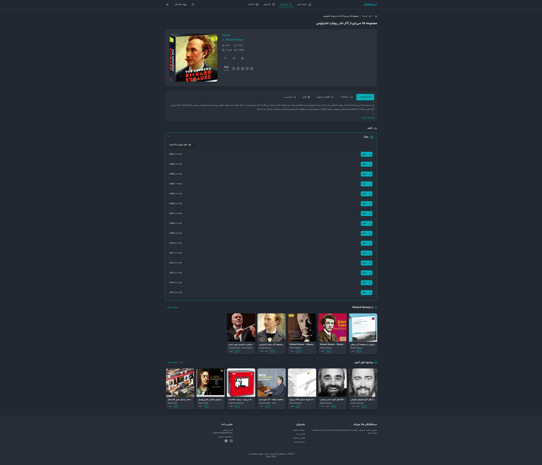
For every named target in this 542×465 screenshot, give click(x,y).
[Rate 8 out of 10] (247, 68)
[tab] (365, 97)
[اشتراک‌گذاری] (242, 58)
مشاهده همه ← (171, 307)
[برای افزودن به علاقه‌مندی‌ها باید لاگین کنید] (225, 58)
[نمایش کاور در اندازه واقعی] (194, 58)
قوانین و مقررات (299, 438)
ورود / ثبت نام (180, 4)
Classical (226, 35)
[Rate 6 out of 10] (243, 68)
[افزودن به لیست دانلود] (233, 58)
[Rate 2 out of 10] (234, 68)
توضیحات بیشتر (368, 117)
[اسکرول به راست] (186, 362)
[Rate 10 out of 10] (252, 68)
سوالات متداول (299, 430)
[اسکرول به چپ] (181, 362)
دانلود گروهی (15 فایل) (178, 144)
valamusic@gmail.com (223, 433)
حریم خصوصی (299, 442)
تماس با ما (300, 434)
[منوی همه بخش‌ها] (167, 4)
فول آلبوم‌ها (366, 16)
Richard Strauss (234, 40)
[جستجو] (192, 4)
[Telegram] (226, 440)
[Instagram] (231, 440)
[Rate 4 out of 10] (238, 68)
